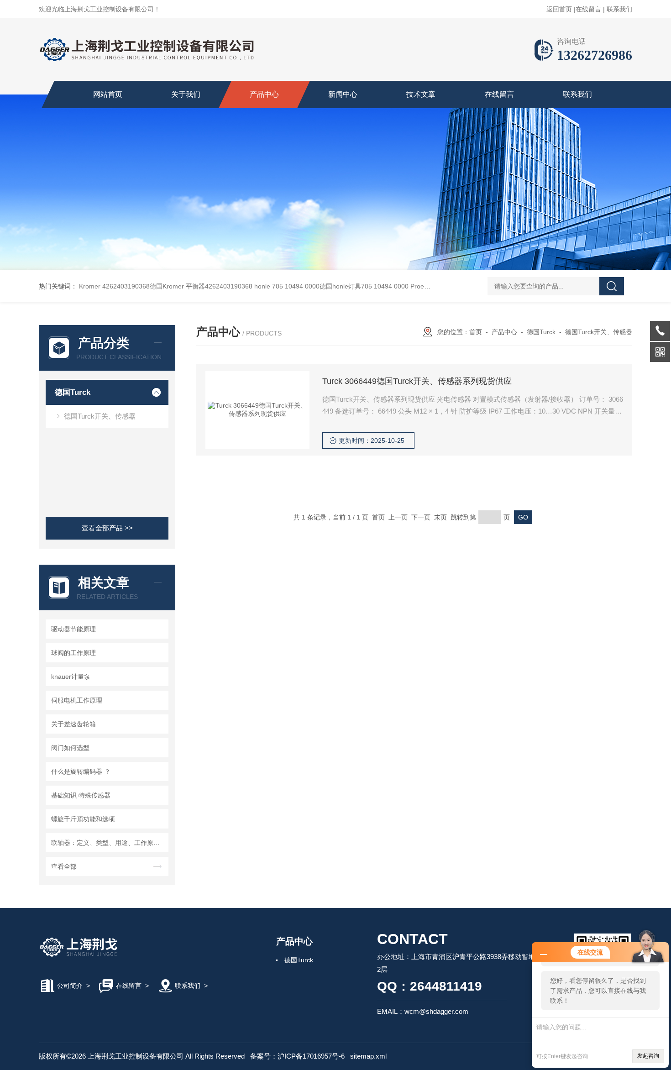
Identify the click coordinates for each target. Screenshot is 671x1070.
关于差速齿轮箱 (73, 724)
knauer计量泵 (70, 676)
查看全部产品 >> (107, 528)
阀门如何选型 (70, 747)
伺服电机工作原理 (76, 700)
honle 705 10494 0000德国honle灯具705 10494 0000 (331, 286)
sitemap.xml (368, 1056)
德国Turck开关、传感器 (100, 416)
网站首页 (107, 94)
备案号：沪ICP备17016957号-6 (297, 1056)
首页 (475, 332)
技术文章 (420, 94)
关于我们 (185, 94)
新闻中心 (342, 94)
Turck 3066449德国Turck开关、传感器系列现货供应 (417, 381)
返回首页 (559, 9)
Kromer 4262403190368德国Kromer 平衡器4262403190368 (165, 286)
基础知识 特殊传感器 (80, 795)
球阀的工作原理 (73, 652)
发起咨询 (648, 1056)
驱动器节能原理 (73, 629)
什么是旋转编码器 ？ (80, 771)
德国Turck (72, 392)
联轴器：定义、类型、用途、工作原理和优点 (108, 842)
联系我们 (619, 9)
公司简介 (70, 985)
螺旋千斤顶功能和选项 (83, 819)
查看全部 (64, 866)
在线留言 (588, 9)
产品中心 (264, 94)
